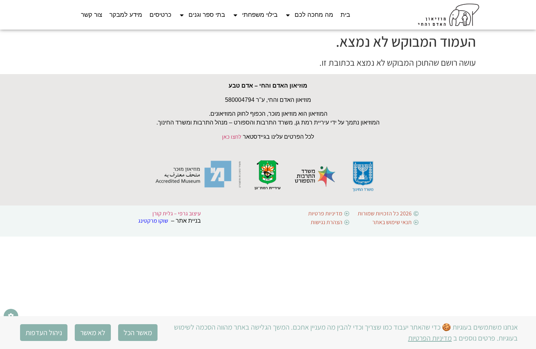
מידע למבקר (125, 14)
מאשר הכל (138, 332)
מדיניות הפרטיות (430, 338)
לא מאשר (92, 332)
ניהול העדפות (44, 332)
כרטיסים (160, 14)
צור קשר (91, 14)
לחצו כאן (231, 137)
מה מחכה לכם (314, 14)
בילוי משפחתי (259, 14)
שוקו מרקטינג (153, 221)
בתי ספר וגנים (207, 14)
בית (345, 14)
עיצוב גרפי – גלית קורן (176, 213)
